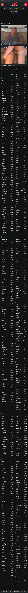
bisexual (7, 172)
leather (21, 277)
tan (21, 466)
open (21, 373)
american (7, 100)
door (21, 185)
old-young (21, 369)
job (21, 248)
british (7, 216)
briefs (7, 214)
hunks (7, 384)
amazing (7, 98)
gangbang (7, 313)
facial (7, 252)
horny (7, 370)
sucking (21, 441)
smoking (7, 544)
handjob (7, 347)
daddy (21, 158)
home (7, 365)
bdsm (7, 147)
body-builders (7, 190)
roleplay (7, 486)
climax (21, 103)
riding (7, 477)
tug (21, 514)
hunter (7, 386)
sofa (7, 549)
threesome (21, 480)
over (21, 384)
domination (21, 183)
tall (21, 464)
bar (7, 138)
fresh (7, 295)
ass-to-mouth (7, 114)
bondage (7, 193)
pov (7, 435)
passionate (21, 398)
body (7, 188)
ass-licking (7, 113)
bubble (7, 225)
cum (21, 142)
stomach (21, 420)
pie (21, 411)
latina (21, 272)
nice (21, 351)
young (21, 580)
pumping (7, 453)
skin (7, 529)
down (20, 190)
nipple (21, 355)
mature (21, 317)
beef (7, 158)
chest (21, 90)
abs (7, 86)
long (21, 292)
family (7, 254)
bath (7, 143)
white (21, 556)
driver (21, 197)
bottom (7, 200)
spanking (7, 558)
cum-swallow (21, 145)
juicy (21, 253)
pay (21, 400)
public (7, 450)
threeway (21, 482)
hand (7, 345)
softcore (7, 551)
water (21, 551)
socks (7, 547)
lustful (21, 299)
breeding (7, 213)
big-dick (7, 170)
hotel (7, 374)
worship (21, 565)
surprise (21, 448)
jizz (21, 246)
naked (21, 346)
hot (7, 372)
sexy (7, 512)
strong (21, 432)
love (21, 293)
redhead (7, 472)
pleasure (7, 421)
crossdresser (21, 137)
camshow (21, 80)
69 (7, 80)
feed (7, 261)
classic (21, 97)
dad (21, 157)
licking (21, 281)
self (7, 506)
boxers (7, 204)
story (21, 421)
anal (7, 102)
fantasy (7, 256)
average (7, 120)
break (7, 211)
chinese (21, 92)
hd (7, 356)
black (7, 175)
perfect (21, 405)
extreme (7, 241)
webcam (21, 553)
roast (7, 484)
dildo (21, 174)
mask (21, 310)
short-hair (7, 519)
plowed (7, 423)
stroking (21, 430)
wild (21, 560)
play (7, 420)
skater (7, 528)
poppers (7, 427)
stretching (21, 427)
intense (7, 399)
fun (7, 304)
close (21, 106)
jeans (21, 243)
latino (21, 274)
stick (21, 416)
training (21, 504)
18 (7, 74)
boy (7, 206)
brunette (7, 223)
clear (21, 101)
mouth (21, 336)
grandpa (7, 329)
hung (7, 381)
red (7, 470)
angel (7, 104)
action (7, 88)
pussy (7, 455)
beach (7, 149)
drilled (21, 194)
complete (21, 121)
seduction (7, 503)
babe (7, 126)
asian (7, 107)
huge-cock (7, 379)
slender (7, 535)
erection (21, 223)
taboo (21, 461)
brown (7, 220)
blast (7, 181)
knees (21, 264)
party (21, 397)
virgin (21, 538)
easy (21, 209)
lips (21, 283)
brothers (7, 218)
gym (7, 336)
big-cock (7, 168)
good (7, 325)
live (21, 284)
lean (21, 276)
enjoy (21, 221)
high (7, 361)
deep (21, 165)
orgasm (21, 377)
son (7, 554)
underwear (21, 527)
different (21, 173)
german (7, 318)
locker (21, 288)
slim (7, 536)
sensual (7, 508)
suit (21, 443)
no (21, 357)
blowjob (7, 184)
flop (7, 284)
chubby (21, 94)
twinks (21, 516)
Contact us (22, 591)
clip (21, 105)
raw (7, 467)
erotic (21, 225)
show (7, 522)
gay (7, 316)
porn (7, 428)
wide (21, 558)
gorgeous (7, 327)
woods (21, 562)
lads (21, 270)
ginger (7, 320)
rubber (7, 492)
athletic (7, 118)
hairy (7, 344)
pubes (7, 448)
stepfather (7, 576)
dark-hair (21, 162)
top (21, 500)
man (21, 306)
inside (7, 397)
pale (21, 391)
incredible (7, 394)
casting (21, 85)
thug (21, 488)
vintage (21, 536)
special (7, 560)
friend (7, 296)
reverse (7, 476)
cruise (21, 138)
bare (7, 140)
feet (7, 264)
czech (21, 151)
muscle (21, 340)
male (21, 305)
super (21, 444)
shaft (7, 513)
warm (21, 548)
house (7, 376)
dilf (21, 176)
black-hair (7, 179)
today (21, 495)
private (7, 444)
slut (7, 540)
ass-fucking (7, 111)
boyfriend (7, 207)
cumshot (21, 147)
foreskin (7, 288)
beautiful (7, 154)
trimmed (21, 511)
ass (7, 109)
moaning (21, 328)
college (21, 117)
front (7, 298)
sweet (21, 455)
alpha (7, 95)
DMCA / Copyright (7, 591)
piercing (7, 416)
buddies (7, 229)
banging (7, 136)
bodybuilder (7, 191)
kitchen (21, 263)
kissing (21, 261)
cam (21, 76)
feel (7, 263)
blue (7, 186)
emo (21, 217)
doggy (21, 181)
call (21, 74)
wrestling (21, 567)
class (21, 96)
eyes (7, 243)
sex (7, 510)
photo (21, 407)
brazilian (7, 209)
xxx (21, 573)
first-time (7, 277)
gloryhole (7, 324)
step (7, 574)
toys (21, 502)
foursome (7, 289)
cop (21, 124)
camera (21, 78)
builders (7, 230)
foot (7, 286)
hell (7, 360)
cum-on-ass (21, 144)
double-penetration (21, 189)
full (7, 302)
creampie (21, 135)
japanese (21, 241)
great (7, 331)
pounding (7, 434)
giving (7, 322)
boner (7, 195)
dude (21, 201)
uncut (21, 524)
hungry (7, 383)
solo (7, 552)
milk (21, 324)
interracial (7, 401)
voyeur (21, 540)
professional (7, 446)
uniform (21, 529)
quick (7, 461)
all (7, 91)
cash (21, 83)
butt (7, 234)
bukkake (7, 232)
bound (7, 202)
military (21, 322)
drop (21, 199)
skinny (7, 531)
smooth (7, 545)
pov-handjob (7, 439)
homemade (7, 367)
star (7, 572)
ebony (21, 212)
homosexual (7, 368)
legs (21, 279)
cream (21, 133)
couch (21, 126)
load (21, 286)
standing (7, 570)
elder (21, 216)
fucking (7, 300)
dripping (21, 196)
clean (21, 99)
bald (7, 133)
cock (21, 113)
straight (21, 423)
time (21, 493)
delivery (21, 169)
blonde (7, 182)
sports (7, 565)
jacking (21, 239)
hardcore (7, 354)
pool (7, 425)
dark (21, 160)
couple (21, 128)
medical (21, 321)
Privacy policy (16, 591)
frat (7, 291)
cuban (21, 140)
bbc (7, 145)
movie (21, 338)
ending (21, 219)
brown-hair (7, 222)
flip (7, 282)
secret (7, 501)
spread (7, 567)
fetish (7, 268)
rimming (7, 481)
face (7, 248)
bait (7, 131)
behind (7, 159)
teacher (21, 472)
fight (7, 270)
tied (21, 489)
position (7, 432)
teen (21, 477)
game (7, 311)
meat (21, 319)
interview (7, 403)
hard (7, 352)
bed (7, 156)
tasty (21, 468)
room (7, 488)
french (7, 293)
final (7, 272)
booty (7, 198)
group (7, 332)
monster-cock (21, 333)
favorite (7, 259)
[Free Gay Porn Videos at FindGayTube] (14, 4)
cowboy (21, 131)
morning (21, 335)
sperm (7, 561)
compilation (21, 119)
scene (7, 499)
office (21, 364)
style (21, 437)
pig (7, 418)
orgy (21, 378)
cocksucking (21, 115)
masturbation (21, 315)
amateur (7, 97)
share (7, 515)
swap (21, 451)
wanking (21, 546)
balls (7, 134)
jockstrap (21, 252)
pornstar (7, 430)
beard (7, 150)
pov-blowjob (7, 437)
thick (21, 479)
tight (21, 491)
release (7, 474)
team (21, 473)
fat (7, 257)
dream (21, 192)
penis (21, 404)
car (21, 81)
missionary (21, 326)
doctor (21, 180)
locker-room (21, 290)
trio (21, 512)
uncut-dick (21, 525)
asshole (7, 116)
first (7, 275)
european (21, 226)
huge (7, 377)
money (21, 329)
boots (7, 197)
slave (7, 533)
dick (21, 171)
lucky (21, 297)
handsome (7, 349)
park (21, 395)
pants (21, 393)
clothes (21, 108)
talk (21, 463)
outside (21, 382)
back (7, 127)
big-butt (7, 166)
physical (21, 409)
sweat (21, 453)
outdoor (21, 380)
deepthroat (21, 167)
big (7, 165)
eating (21, 210)
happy (7, 351)
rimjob (7, 479)
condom (21, 122)
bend (7, 161)
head (7, 358)
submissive (21, 439)
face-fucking (7, 250)
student (21, 435)
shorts (7, 520)
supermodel (21, 446)
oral (21, 375)
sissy (7, 526)
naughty (21, 349)
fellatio (7, 266)
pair (21, 389)
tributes (21, 509)
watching (21, 549)
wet (21, 555)
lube (21, 295)
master (21, 313)
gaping (7, 315)
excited (21, 230)
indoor (7, 396)
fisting (7, 279)
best (7, 163)
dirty (21, 178)
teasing (21, 475)
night (21, 353)
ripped (7, 483)
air (7, 89)
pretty (7, 443)
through (21, 486)
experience (7, 239)
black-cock (7, 177)
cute (21, 149)
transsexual (21, 505)
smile (7, 542)
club (21, 110)
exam (21, 228)
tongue (21, 498)
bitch (7, 174)
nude (21, 358)
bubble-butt (7, 227)
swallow (21, 450)
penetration (21, 402)
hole (7, 363)
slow (7, 538)
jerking (21, 244)
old (21, 368)
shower (7, 524)
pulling (7, 451)
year (21, 579)
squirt (7, 568)
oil (21, 366)
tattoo (21, 470)
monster (21, 331)
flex (7, 280)
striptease (21, 428)
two (21, 518)
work (21, 564)
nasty (21, 348)
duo (21, 203)
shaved (7, 517)
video (21, 535)
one (21, 371)
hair (7, 342)
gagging (7, 309)
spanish (7, 556)
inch (7, 392)
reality (7, 468)
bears (7, 152)
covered (21, 129)
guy (7, 334)
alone (7, 93)
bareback (7, 142)
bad (7, 129)
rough (7, 490)
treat (21, 507)
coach (21, 112)
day (21, 164)
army (7, 105)
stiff (21, 418)
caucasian (21, 87)
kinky (21, 259)
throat (21, 484)
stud (21, 434)
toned (21, 496)
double (21, 187)
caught (21, 89)
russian (7, 493)
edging (21, 214)
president (7, 441)
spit (7, 563)
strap (21, 425)
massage (21, 312)
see (7, 504)
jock (21, 250)
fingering (7, 273)
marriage (21, 308)
